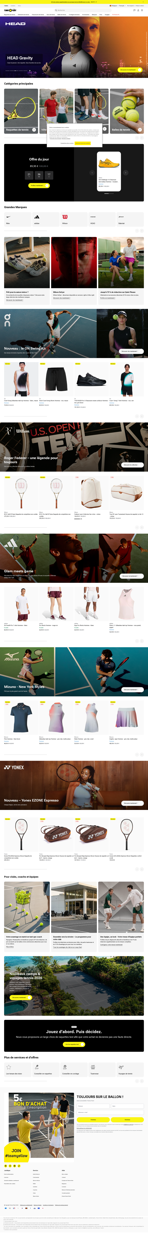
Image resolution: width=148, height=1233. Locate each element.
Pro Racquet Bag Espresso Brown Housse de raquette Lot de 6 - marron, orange (91, 857)
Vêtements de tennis (23, 14)
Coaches (35, 1190)
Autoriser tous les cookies (83, 143)
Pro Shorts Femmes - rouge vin (48, 625)
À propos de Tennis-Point (67, 1180)
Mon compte (65, 1174)
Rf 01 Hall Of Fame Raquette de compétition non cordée (21, 514)
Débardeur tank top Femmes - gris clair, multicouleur (55, 739)
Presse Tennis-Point (66, 1196)
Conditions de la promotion (10, 1229)
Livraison (64, 1186)
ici (95, 135)
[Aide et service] (134, 10)
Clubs (34, 1193)
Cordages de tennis (74, 14)
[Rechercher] (56, 10)
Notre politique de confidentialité (84, 1128)
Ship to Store (36, 1196)
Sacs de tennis (51, 14)
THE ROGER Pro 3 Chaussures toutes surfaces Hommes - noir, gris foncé (91, 402)
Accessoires (85, 14)
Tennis (6, 5)
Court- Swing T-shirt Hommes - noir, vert (121, 400)
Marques (94, 14)
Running (13, 5)
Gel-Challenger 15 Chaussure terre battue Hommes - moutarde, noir (109, 181)
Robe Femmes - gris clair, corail (83, 739)
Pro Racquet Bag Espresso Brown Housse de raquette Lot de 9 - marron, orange (56, 857)
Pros (101, 14)
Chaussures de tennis (38, 14)
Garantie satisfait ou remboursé (11, 1180)
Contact (64, 1177)
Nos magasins (130, 5)
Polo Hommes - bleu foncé (12, 739)
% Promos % (115, 14)
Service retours (36, 1180)
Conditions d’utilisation (48, 1205)
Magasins (64, 1183)
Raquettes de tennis (9, 14)
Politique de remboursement (61, 1205)
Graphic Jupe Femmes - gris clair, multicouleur (123, 739)
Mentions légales (37, 1205)
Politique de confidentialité (26, 1205)
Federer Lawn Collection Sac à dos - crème (87, 514)
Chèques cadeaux (140, 5)
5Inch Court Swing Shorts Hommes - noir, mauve (53, 400)
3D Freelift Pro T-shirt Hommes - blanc (15, 625)
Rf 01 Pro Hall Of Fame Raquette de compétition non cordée (54, 515)
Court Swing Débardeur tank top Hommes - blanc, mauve (21, 400)
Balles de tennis (62, 14)
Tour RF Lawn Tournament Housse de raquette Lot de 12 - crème (126, 515)
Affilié (34, 1183)
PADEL (19, 5)
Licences (6, 1177)
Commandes (36, 1177)
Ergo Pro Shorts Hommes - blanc (84, 625)
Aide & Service (36, 1174)
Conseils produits (66, 1193)
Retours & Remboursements (68, 1190)
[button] (137, 138)
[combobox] (83, 10)
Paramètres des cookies (9, 1183)
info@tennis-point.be (128, 1124)
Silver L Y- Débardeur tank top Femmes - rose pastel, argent (125, 626)
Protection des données (55, 138)
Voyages (107, 14)
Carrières (35, 1186)
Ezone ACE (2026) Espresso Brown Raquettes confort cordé (125, 857)
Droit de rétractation (8, 1174)
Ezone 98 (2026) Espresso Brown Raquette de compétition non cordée (18, 857)
